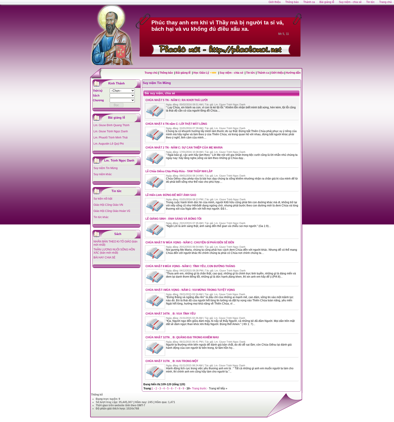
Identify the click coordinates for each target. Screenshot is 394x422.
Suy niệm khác (102, 174)
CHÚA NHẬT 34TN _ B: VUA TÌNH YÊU (170, 313)
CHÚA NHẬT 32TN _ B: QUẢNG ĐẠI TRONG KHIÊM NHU (182, 337)
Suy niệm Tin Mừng (105, 168)
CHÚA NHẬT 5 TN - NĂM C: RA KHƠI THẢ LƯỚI (176, 100)
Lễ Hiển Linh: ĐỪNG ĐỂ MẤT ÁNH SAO (170, 195)
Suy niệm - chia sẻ (232, 72)
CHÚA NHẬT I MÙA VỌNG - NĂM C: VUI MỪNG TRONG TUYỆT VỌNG (190, 290)
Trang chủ (151, 72)
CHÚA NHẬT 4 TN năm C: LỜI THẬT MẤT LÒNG (176, 123)
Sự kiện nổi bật (102, 198)
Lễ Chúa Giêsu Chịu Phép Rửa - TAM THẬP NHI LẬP (179, 171)
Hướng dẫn (293, 72)
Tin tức (251, 72)
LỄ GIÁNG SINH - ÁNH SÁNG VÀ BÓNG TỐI (173, 218)
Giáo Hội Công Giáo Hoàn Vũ (111, 211)
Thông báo (166, 72)
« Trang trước (198, 388)
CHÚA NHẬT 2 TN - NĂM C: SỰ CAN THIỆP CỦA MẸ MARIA (184, 147)
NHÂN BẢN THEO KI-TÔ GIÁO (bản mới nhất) (115, 243)
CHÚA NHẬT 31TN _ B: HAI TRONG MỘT (171, 361)
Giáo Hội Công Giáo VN (108, 204)
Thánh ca (263, 72)
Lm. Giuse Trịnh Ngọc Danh (110, 131)
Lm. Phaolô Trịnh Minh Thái (110, 137)
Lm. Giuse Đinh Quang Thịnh (111, 125)
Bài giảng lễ (183, 72)
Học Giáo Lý (201, 72)
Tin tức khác (101, 217)
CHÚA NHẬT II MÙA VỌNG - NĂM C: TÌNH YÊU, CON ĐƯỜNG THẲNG (190, 266)
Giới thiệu (277, 72)
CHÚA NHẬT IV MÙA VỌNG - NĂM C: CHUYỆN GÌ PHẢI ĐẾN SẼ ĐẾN (189, 242)
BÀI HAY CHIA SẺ (104, 257)
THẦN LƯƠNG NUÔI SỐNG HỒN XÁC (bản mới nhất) (114, 251)
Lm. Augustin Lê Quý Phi (108, 143)
